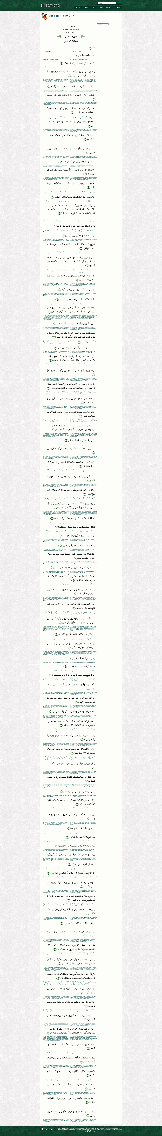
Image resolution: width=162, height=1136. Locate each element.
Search (119, 3)
